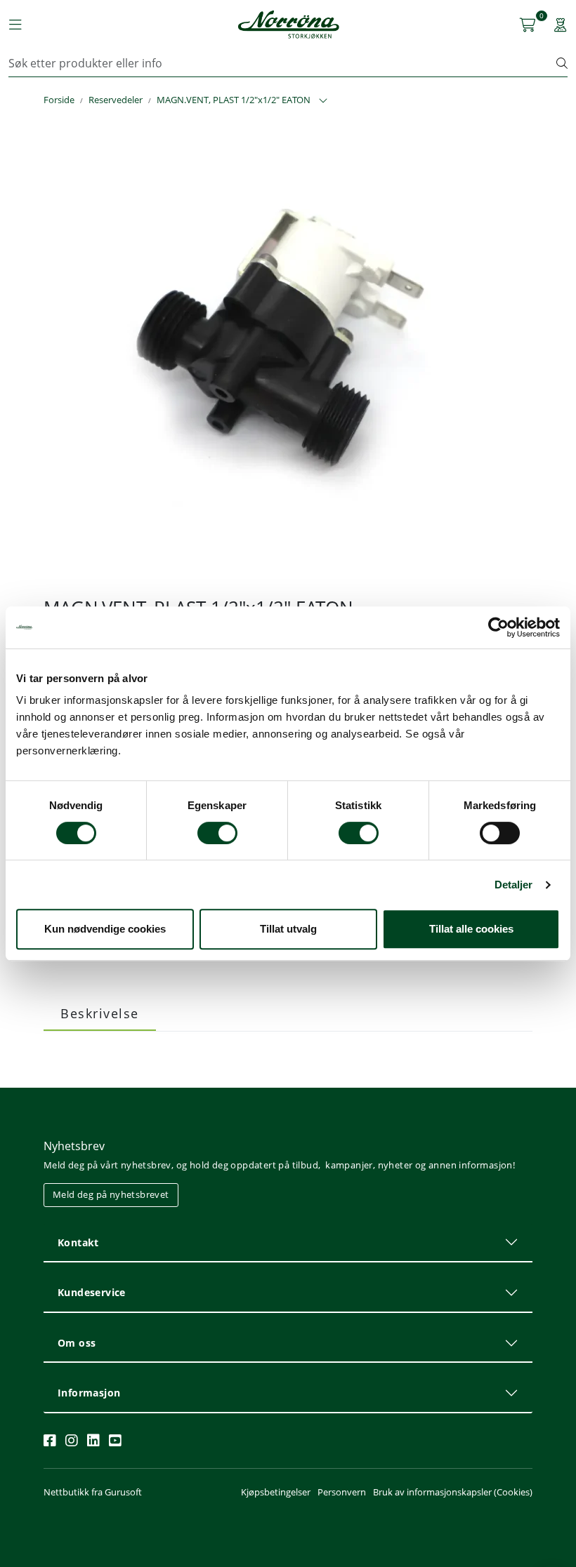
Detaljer (514, 885)
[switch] (217, 833)
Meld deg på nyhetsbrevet (111, 1194)
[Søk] (562, 63)
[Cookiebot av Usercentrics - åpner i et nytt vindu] (498, 627)
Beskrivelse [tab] (99, 1013)
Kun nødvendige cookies (105, 929)
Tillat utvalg (288, 929)
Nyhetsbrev (74, 1146)
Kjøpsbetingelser (275, 1492)
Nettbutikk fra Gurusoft (93, 1492)
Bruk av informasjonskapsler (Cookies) (452, 1492)
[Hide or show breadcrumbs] (323, 101)
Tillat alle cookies (471, 929)
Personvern (342, 1492)
